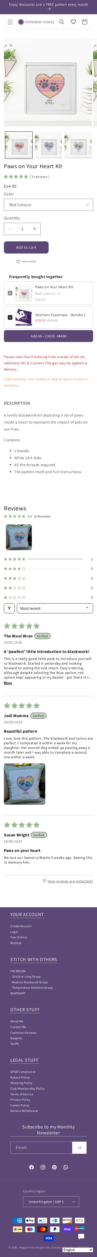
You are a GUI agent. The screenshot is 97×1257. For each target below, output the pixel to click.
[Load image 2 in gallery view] (48, 145)
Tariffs (14, 1044)
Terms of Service (21, 1094)
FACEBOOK (18, 971)
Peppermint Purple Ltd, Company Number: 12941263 (53, 1247)
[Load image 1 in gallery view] (18, 145)
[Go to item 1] (19, 537)
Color (9, 194)
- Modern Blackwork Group (29, 982)
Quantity (12, 218)
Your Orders (18, 937)
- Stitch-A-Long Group (25, 976)
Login (14, 932)
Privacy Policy (20, 1100)
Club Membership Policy (27, 1088)
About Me (17, 1021)
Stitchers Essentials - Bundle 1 (60, 315)
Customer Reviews (23, 1033)
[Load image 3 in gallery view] (78, 145)
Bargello (16, 1038)
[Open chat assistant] (81, 1236)
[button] (10, 22)
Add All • (48, 336)
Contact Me (18, 1027)
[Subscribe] (79, 1148)
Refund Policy (20, 1077)
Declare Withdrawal (24, 1111)
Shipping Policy (21, 1083)
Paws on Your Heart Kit (54, 287)
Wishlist (15, 943)
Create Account (21, 926)
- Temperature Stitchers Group (31, 988)
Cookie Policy (19, 1105)
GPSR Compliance (23, 1072)
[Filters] (9, 608)
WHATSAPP (18, 993)
